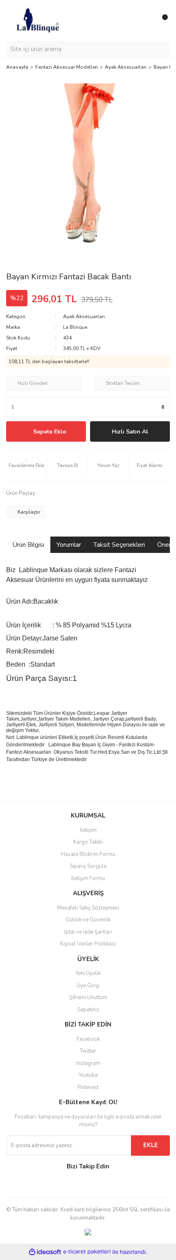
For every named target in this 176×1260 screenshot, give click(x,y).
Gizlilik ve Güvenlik (88, 919)
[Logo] (37, 20)
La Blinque (75, 327)
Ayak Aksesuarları (84, 316)
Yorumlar (68, 544)
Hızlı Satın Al (130, 432)
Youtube (88, 1075)
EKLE (150, 1145)
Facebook (88, 1039)
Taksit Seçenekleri (119, 544)
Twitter (88, 1051)
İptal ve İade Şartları (88, 932)
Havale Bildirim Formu (88, 854)
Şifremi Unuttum (88, 997)
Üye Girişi (88, 985)
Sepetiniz (88, 1009)
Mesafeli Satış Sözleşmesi (88, 908)
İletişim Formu (88, 878)
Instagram (88, 1063)
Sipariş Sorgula (88, 866)
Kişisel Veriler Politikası (88, 944)
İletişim (88, 830)
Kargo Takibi (88, 842)
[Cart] (161, 20)
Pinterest (88, 1087)
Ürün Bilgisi (28, 544)
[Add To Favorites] (26, 464)
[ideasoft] (45, 1252)
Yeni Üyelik (88, 973)
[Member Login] (145, 20)
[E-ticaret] (87, 1252)
